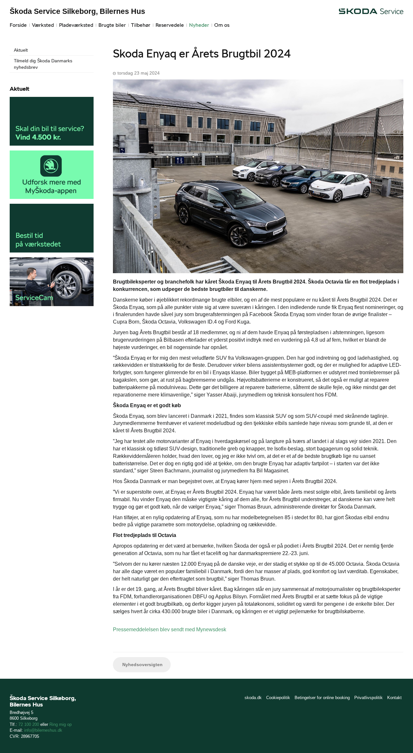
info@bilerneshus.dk (43, 730)
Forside (18, 25)
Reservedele (170, 25)
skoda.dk (253, 697)
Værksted (43, 25)
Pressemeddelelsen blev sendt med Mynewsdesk (169, 629)
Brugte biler (112, 25)
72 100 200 (28, 724)
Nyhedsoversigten (142, 664)
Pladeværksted (76, 25)
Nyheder (199, 25)
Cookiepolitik (278, 697)
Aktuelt (21, 50)
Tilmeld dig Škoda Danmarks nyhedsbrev (43, 64)
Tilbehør (140, 25)
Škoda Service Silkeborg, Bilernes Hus (77, 11)
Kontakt (394, 697)
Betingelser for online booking (322, 697)
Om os (221, 25)
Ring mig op (60, 724)
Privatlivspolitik (368, 697)
